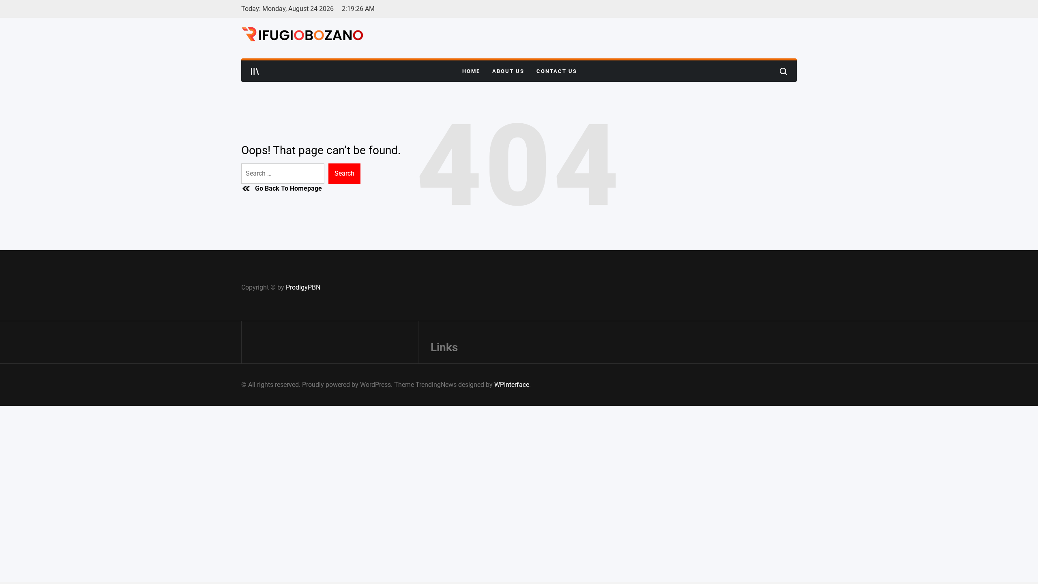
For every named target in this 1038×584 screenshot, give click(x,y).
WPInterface (511, 385)
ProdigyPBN (303, 287)
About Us (508, 71)
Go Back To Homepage (288, 188)
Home (471, 71)
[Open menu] (255, 71)
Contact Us (556, 71)
